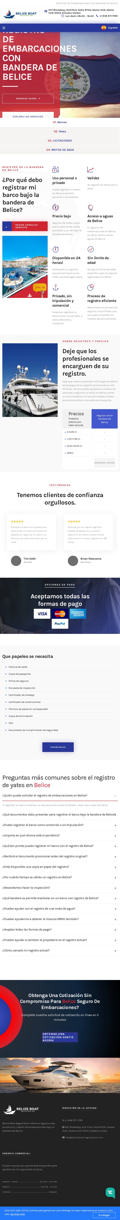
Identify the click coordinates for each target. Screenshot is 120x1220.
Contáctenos (58, 747)
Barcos (60, 122)
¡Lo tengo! (104, 1215)
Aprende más (17, 1214)
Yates (60, 131)
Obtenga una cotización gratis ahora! (58, 1037)
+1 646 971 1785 (109, 15)
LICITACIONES (60, 140)
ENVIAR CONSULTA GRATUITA (26, 226)
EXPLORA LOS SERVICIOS (28, 116)
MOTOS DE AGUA (60, 150)
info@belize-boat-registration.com (84, 1137)
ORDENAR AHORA (26, 98)
